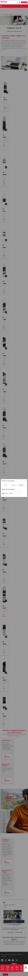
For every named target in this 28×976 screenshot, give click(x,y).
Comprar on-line (24, 2)
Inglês (5, 485)
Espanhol (13, 485)
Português (22, 485)
